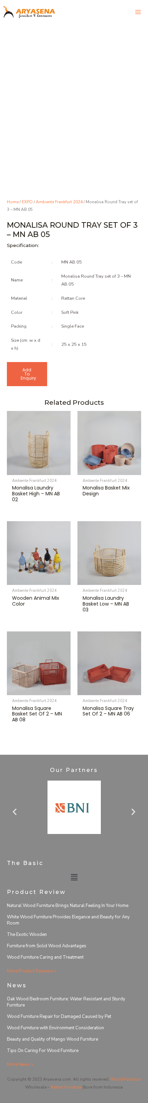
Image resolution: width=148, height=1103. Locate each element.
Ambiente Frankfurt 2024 (59, 202)
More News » (20, 1064)
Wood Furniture (125, 1079)
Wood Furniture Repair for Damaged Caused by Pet (59, 1016)
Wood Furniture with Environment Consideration (55, 1028)
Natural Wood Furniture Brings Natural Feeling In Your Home (67, 906)
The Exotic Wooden (27, 934)
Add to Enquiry (28, 374)
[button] (14, 811)
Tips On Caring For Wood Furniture (42, 1051)
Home (13, 202)
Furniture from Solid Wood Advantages (46, 946)
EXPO (27, 202)
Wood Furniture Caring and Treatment (45, 957)
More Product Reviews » (31, 971)
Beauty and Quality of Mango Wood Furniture (52, 1039)
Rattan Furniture (66, 1087)
